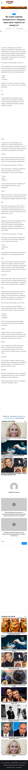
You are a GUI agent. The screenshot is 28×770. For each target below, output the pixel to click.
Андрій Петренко (14, 492)
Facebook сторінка (9, 418)
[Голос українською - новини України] (9, 2)
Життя (16, 11)
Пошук (2, 541)
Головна (13, 11)
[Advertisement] (14, 123)
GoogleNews (20, 416)
